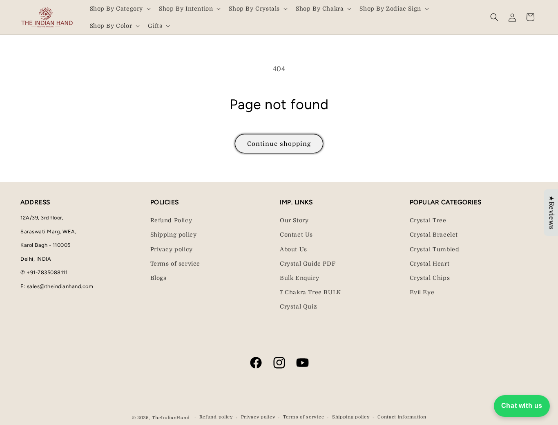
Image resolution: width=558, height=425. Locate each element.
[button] (119, 8)
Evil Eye (422, 292)
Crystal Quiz (298, 306)
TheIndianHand (171, 418)
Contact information (401, 417)
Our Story (294, 220)
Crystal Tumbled (435, 249)
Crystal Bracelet (434, 234)
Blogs (158, 278)
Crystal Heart (430, 263)
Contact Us (296, 234)
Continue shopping (279, 144)
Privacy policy (171, 249)
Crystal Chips (430, 278)
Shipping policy (173, 234)
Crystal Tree (428, 220)
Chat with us (521, 405)
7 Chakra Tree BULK (310, 292)
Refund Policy (171, 220)
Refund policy (216, 417)
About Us (293, 249)
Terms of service (175, 263)
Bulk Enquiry (299, 278)
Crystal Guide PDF (307, 263)
